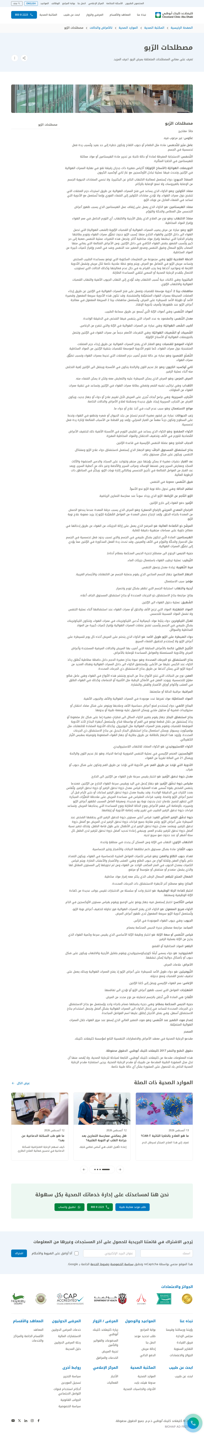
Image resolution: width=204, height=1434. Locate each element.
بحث (15, 3)
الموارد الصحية (128, 27)
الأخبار (114, 1376)
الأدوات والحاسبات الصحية (139, 1389)
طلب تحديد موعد (145, 1336)
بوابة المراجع (68, 3)
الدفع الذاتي (148, 1355)
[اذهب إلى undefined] (38, 1421)
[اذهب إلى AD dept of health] (110, 1298)
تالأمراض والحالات (101, 27)
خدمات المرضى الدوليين (66, 1329)
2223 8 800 (21, 14)
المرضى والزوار (94, 15)
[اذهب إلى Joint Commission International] (187, 1298)
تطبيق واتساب (67, 1207)
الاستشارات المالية (69, 1336)
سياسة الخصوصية (121, 1264)
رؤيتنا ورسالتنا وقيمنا (179, 1329)
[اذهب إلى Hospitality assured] (18, 1298)
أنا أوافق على (52, 1253)
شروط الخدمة (99, 1264)
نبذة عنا (141, 15)
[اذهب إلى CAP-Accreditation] (70, 1298)
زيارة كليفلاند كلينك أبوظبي (105, 1332)
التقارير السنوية (183, 1349)
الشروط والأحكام (43, 1253)
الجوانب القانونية (71, 1400)
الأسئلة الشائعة (114, 3)
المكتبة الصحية (48, 15)
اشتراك (19, 1253)
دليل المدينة (73, 1349)
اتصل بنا (82, 3)
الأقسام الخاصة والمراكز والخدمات (28, 1338)
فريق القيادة (185, 1342)
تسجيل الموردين (71, 1382)
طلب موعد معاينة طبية (132, 1207)
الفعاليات (112, 1382)
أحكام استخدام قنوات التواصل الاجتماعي (67, 1391)
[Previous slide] (120, 1169)
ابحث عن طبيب (71, 15)
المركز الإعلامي (96, 3)
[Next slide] (84, 1169)
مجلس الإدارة (184, 1336)
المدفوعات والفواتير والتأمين (105, 1343)
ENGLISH (31, 3)
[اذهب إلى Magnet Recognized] (163, 1298)
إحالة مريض (149, 1349)
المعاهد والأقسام (120, 15)
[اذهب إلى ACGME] (141, 1298)
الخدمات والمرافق (107, 1357)
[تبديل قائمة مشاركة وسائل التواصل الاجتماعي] (24, 58)
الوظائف (55, 3)
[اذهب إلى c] (41, 1298)
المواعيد (44, 3)
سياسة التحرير (72, 1376)
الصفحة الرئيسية (182, 27)
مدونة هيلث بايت (145, 1382)
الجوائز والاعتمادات (181, 1355)
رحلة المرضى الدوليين (67, 1342)
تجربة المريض (110, 1351)
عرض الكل (23, 1083)
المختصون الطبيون (134, 3)
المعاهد (38, 1329)
